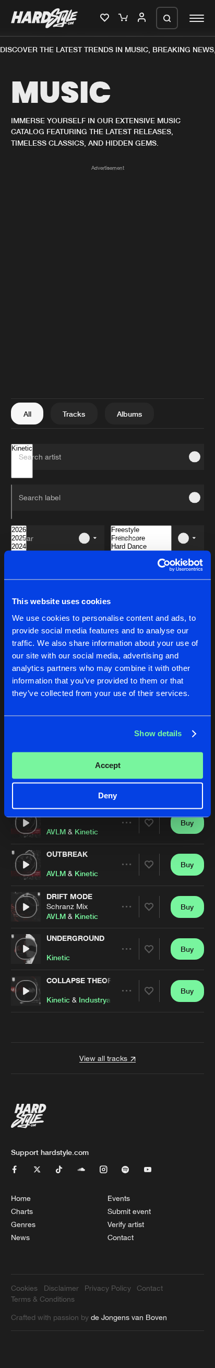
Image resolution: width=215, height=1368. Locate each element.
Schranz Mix (67, 906)
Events (119, 1198)
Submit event (129, 1211)
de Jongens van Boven (129, 1317)
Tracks (74, 413)
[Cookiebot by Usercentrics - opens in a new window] (157, 564)
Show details (158, 733)
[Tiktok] (59, 1169)
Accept (108, 765)
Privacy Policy (108, 1287)
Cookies (24, 1287)
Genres (23, 1224)
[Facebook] (14, 1169)
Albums (129, 413)
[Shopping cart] (124, 18)
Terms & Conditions (43, 1298)
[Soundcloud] (81, 1169)
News (20, 1237)
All (27, 413)
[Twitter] (37, 1169)
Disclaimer (61, 1287)
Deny (107, 796)
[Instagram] (103, 1169)
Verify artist (126, 1224)
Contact (121, 1237)
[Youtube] (147, 1169)
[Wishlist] (106, 18)
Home (21, 1198)
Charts (22, 1211)
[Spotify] (125, 1169)
